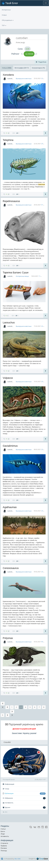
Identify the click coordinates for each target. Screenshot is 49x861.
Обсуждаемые (7, 20)
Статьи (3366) (6, 68)
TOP (3, 25)
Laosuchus (9, 322)
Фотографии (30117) (22, 68)
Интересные (6, 10)
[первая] (2, 705)
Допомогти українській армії (24, 729)
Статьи (3, 829)
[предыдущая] (7, 707)
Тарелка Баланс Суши (15, 272)
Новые (4, 15)
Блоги (3, 831)
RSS (6, 812)
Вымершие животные (23, 78)
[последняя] (12, 713)
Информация (9, 784)
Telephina (8, 140)
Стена (7, 789)
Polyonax (8, 638)
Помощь (4, 851)
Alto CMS (17, 859)
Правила (4, 846)
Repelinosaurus (11, 201)
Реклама (4, 848)
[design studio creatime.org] (42, 858)
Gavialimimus (10, 445)
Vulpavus (8, 377)
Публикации (25, 793)
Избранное (25, 798)
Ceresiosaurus (11, 568)
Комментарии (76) (38, 68)
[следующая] (7, 715)
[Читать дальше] (45, 133)
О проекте (4, 843)
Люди (3, 834)
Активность (9, 803)
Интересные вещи (22, 276)
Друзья (25, 807)
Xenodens (8, 74)
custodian (10, 78)
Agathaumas (10, 507)
